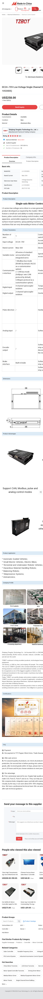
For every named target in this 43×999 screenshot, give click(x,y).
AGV (21, 925)
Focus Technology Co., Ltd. (25, 991)
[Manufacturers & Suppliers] (22, 3)
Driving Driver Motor (34, 971)
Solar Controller (8, 951)
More (4, 984)
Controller (5, 929)
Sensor (22, 929)
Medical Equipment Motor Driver (30, 975)
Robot (40, 925)
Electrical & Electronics (14, 14)
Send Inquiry (19, 107)
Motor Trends (8, 980)
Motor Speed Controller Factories (14, 971)
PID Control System (10, 956)
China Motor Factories (10, 966)
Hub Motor (5, 932)
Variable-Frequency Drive (25, 951)
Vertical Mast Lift (7, 925)
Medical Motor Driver (10, 975)
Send (19, 839)
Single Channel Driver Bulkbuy (25, 980)
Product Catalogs (30, 921)
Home (3, 14)
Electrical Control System (28, 14)
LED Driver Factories (28, 966)
